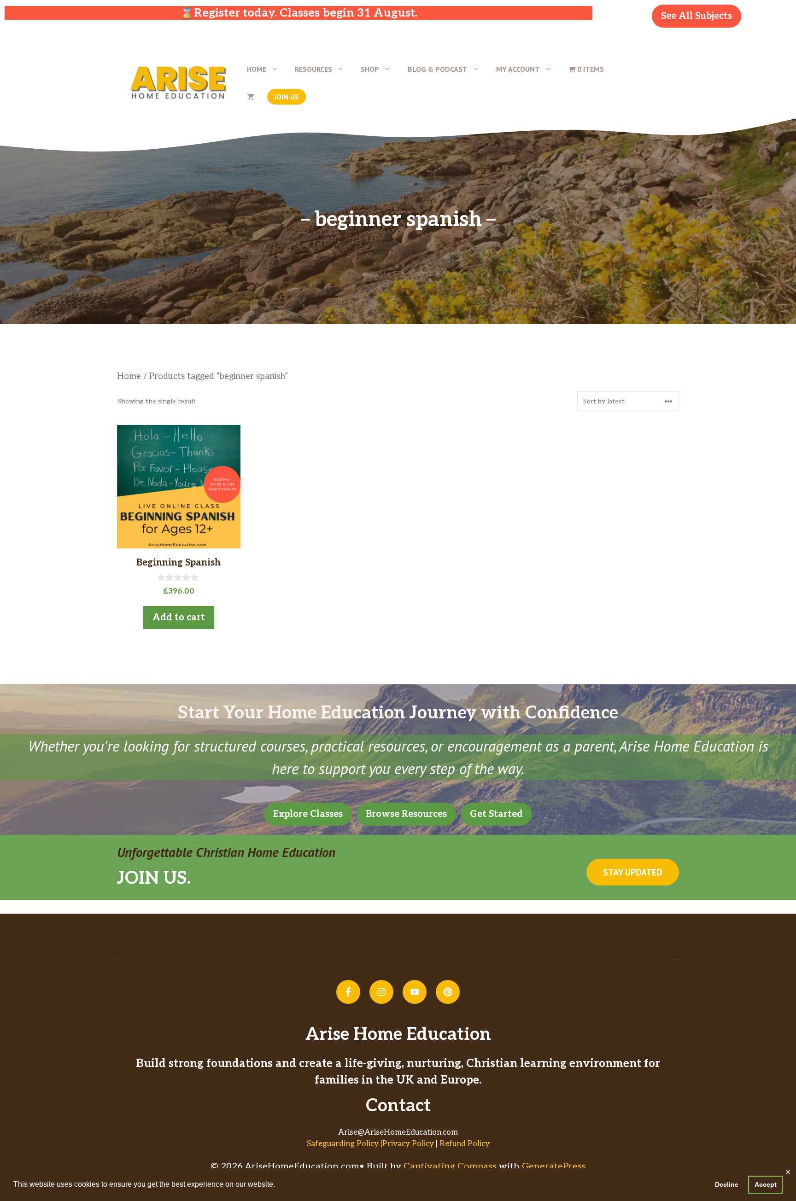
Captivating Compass (450, 1166)
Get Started (496, 814)
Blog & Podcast (438, 69)
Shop (370, 69)
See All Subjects (696, 16)
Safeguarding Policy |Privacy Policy (370, 1144)
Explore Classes (308, 814)
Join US (286, 96)
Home (256, 69)
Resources (313, 69)
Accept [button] (766, 1184)
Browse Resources (406, 814)
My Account (518, 69)
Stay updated (632, 872)
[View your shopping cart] (251, 97)
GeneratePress (554, 1166)
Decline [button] (726, 1184)
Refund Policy (464, 1144)
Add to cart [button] (178, 617)
